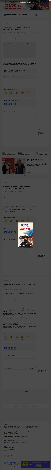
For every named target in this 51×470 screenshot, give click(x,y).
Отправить (31, 124)
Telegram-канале (9, 71)
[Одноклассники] (9, 104)
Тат (38, 15)
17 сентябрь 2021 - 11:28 (7, 191)
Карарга (38, 466)
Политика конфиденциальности (11, 467)
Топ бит (17, 406)
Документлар (23, 406)
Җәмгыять (6, 23)
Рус (32, 15)
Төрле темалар (32, 406)
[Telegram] (12, 104)
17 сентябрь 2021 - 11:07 (7, 289)
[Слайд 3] (25, 175)
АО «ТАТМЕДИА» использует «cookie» (12, 463)
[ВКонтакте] (5, 104)
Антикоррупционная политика (10, 462)
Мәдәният (6, 280)
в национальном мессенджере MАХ (13, 77)
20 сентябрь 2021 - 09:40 (7, 32)
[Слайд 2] (24, 175)
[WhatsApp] (15, 104)
